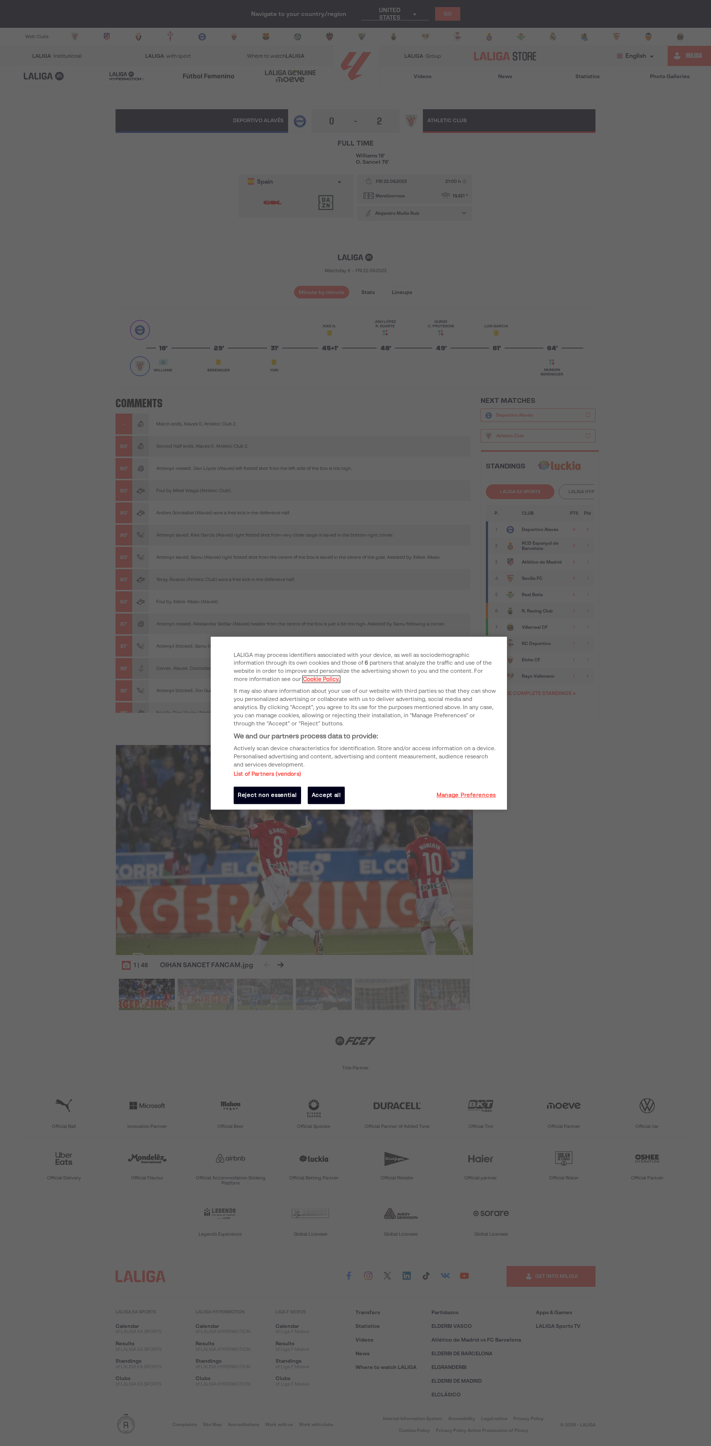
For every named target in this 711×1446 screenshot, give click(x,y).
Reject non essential (267, 795)
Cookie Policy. (321, 679)
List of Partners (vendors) (267, 774)
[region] (359, 723)
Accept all (326, 795)
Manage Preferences (466, 795)
